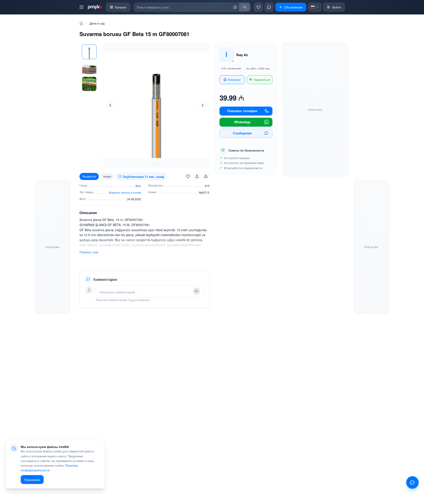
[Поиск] (244, 7)
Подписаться (262, 79)
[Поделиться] (197, 176)
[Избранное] (258, 7)
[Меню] (81, 7)
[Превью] (89, 52)
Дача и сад (97, 23)
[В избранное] (188, 176)
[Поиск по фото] (235, 7)
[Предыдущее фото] (110, 105)
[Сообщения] (269, 7)
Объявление (293, 7)
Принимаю (32, 479)
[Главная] (81, 23)
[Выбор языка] (314, 7)
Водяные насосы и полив (125, 192)
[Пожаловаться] (205, 176)
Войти (336, 7)
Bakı (138, 186)
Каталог (120, 7)
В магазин (234, 79)
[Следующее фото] (203, 105)
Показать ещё (88, 252)
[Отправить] (196, 291)
